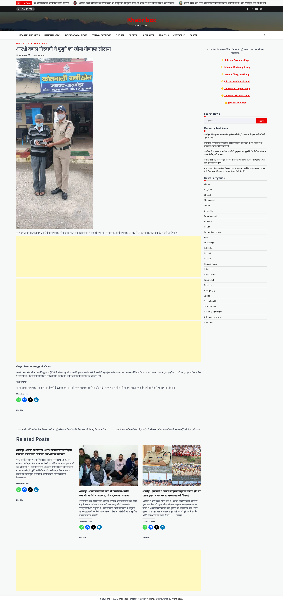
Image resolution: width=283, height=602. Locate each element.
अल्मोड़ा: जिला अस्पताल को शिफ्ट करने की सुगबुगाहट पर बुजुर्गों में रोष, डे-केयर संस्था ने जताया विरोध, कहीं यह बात (93, 3)
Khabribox (141, 20)
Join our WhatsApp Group (236, 67)
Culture (120, 35)
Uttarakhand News (29, 35)
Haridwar (208, 221)
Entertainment (210, 216)
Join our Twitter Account (237, 95)
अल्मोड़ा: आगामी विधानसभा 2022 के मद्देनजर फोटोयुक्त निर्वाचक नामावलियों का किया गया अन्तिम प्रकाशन (44, 452)
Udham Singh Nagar (213, 311)
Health (207, 226)
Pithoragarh (209, 279)
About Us (164, 35)
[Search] (264, 35)
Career (194, 35)
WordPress (177, 599)
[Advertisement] (108, 256)
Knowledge (209, 242)
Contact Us (179, 35)
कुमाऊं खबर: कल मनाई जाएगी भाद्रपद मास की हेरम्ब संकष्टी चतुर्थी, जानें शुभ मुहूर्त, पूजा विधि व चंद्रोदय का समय (197, 3)
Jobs (206, 237)
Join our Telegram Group (237, 74)
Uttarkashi (208, 322)
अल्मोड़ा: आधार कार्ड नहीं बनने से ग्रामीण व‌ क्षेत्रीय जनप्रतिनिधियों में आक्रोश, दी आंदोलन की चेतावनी (104, 493)
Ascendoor (152, 599)
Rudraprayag (209, 290)
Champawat (209, 200)
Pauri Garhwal (210, 274)
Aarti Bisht (23, 55)
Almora (207, 184)
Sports (133, 35)
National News (52, 35)
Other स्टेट (208, 269)
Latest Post (21, 43)
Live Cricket (148, 35)
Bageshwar (209, 189)
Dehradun (208, 210)
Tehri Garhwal (210, 306)
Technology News (101, 35)
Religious (208, 285)
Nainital (207, 253)
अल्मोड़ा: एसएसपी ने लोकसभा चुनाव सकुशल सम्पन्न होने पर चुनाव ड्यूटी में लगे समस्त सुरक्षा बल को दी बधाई (172, 493)
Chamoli (207, 194)
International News (76, 35)
